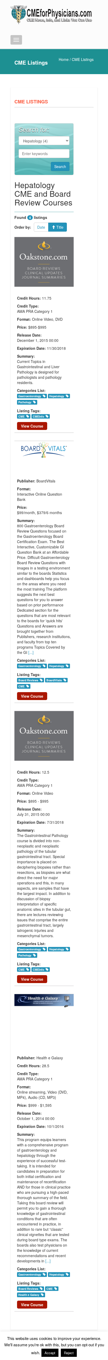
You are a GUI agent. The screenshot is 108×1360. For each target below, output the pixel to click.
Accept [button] (50, 1352)
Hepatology (56, 396)
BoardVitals (54, 680)
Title (59, 227)
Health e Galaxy (28, 1295)
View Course (32, 426)
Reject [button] (69, 1352)
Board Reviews (28, 680)
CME (21, 416)
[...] (31, 652)
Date (41, 227)
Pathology (24, 402)
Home (64, 59)
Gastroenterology (29, 396)
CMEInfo (38, 416)
